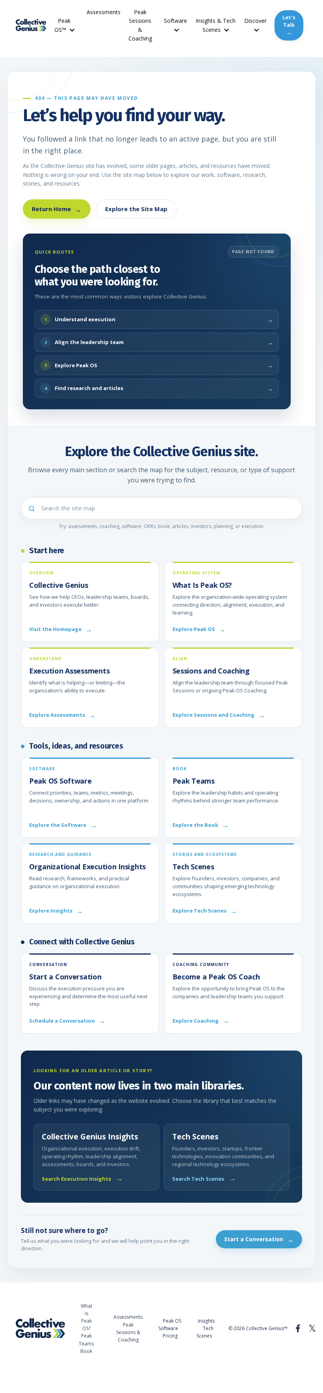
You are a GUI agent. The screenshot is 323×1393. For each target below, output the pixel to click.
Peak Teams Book (86, 1343)
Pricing (170, 1335)
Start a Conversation (259, 1239)
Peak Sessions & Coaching (140, 25)
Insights (206, 1321)
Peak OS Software (169, 1325)
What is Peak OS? (86, 1317)
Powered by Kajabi (283, 1372)
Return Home (57, 209)
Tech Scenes (205, 1332)
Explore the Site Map (136, 209)
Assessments (104, 12)
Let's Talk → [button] (288, 25)
